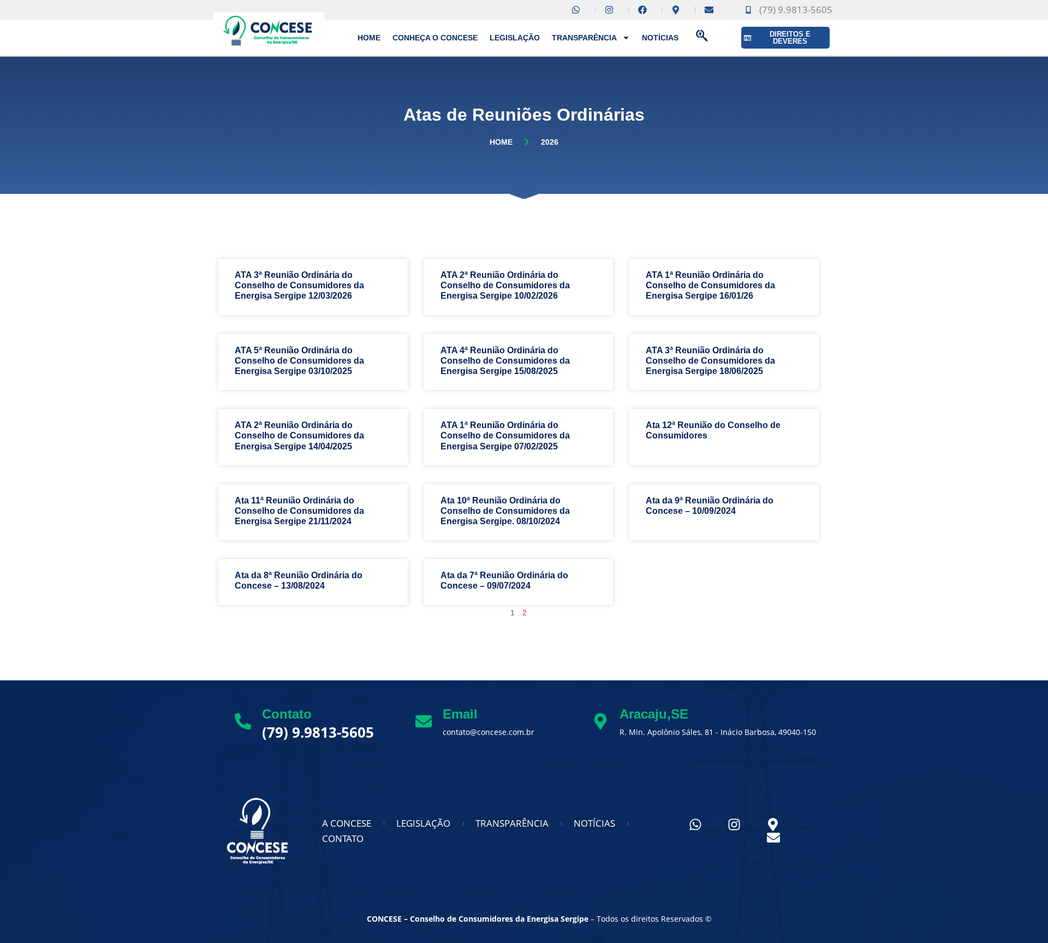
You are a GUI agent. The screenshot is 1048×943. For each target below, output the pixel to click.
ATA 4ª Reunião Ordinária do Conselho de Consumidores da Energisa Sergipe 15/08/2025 (505, 361)
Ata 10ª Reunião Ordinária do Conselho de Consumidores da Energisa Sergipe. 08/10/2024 (505, 511)
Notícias (660, 37)
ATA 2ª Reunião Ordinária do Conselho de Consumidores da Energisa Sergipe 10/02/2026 (505, 285)
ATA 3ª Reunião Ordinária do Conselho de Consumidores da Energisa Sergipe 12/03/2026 (299, 285)
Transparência (584, 37)
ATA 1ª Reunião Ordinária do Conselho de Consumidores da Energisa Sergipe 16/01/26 (710, 285)
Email (460, 714)
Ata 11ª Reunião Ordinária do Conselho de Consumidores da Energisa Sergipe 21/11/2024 (299, 511)
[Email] (423, 721)
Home (369, 37)
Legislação (515, 37)
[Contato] (243, 721)
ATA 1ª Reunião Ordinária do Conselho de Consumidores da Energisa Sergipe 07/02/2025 (505, 435)
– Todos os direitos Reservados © (539, 919)
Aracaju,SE (654, 714)
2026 (549, 142)
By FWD (232, 919)
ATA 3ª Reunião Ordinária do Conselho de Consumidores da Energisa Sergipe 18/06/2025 (710, 361)
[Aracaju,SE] (600, 721)
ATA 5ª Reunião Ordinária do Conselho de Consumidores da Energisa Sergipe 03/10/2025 (299, 361)
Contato (287, 714)
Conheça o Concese (435, 37)
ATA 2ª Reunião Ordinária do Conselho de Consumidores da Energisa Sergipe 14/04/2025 (299, 435)
